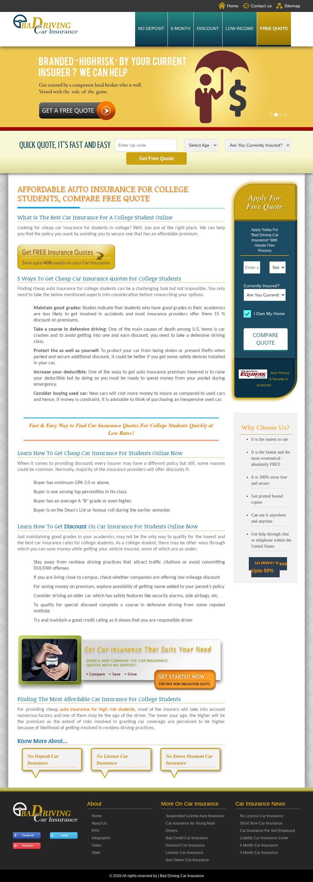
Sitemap (292, 5)
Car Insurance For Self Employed (267, 831)
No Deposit (151, 28)
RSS (95, 831)
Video (96, 845)
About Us (99, 823)
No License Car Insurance (261, 816)
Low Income (240, 28)
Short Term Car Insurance (261, 823)
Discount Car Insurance (185, 845)
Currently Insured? (262, 285)
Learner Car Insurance (184, 853)
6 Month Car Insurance (259, 845)
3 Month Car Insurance (259, 853)
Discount (208, 28)
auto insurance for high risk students (97, 709)
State (96, 853)
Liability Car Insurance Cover (264, 838)
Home (232, 5)
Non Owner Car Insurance (187, 860)
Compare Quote (265, 339)
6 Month (180, 28)
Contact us (261, 5)
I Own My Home (268, 313)
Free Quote (274, 28)
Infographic (101, 838)
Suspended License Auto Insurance (195, 816)
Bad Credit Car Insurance (187, 838)
